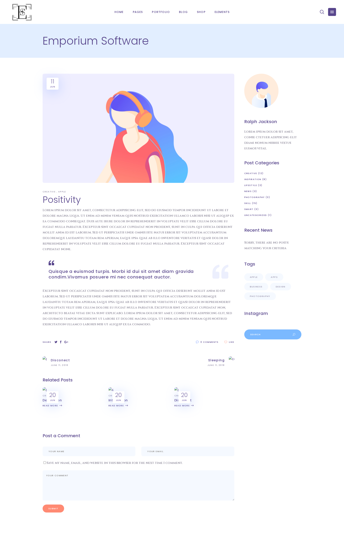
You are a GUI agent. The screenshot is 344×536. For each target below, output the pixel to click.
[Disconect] (176, 390)
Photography (254, 197)
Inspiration (252, 179)
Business (256, 286)
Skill (247, 203)
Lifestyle (250, 185)
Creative (49, 191)
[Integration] (111, 390)
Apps (274, 277)
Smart (248, 209)
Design (280, 286)
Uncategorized (255, 215)
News (248, 191)
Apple (62, 191)
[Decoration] (45, 390)
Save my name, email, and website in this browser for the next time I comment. (115, 463)
